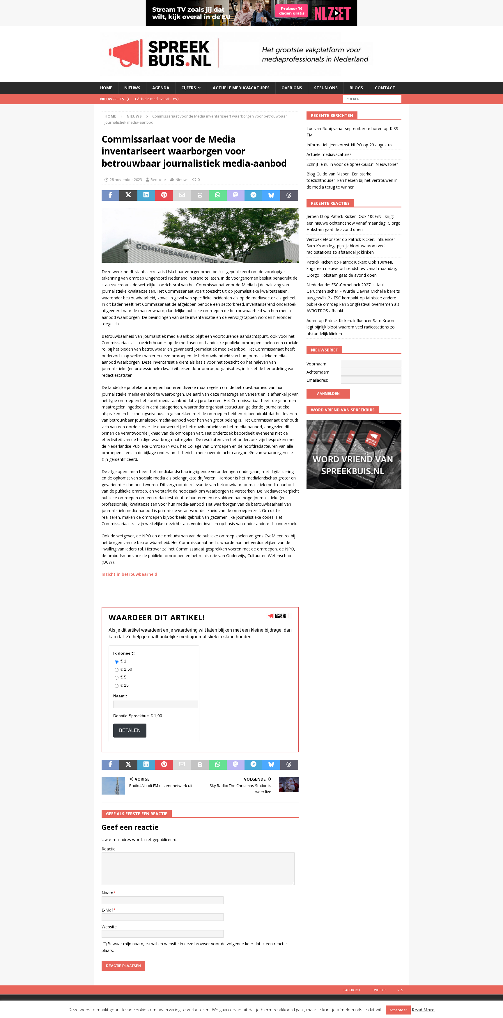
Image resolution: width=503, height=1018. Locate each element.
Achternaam (318, 372)
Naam (107, 893)
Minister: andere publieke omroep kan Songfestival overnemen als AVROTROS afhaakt (353, 304)
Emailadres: (317, 380)
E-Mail (107, 910)
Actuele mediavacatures (241, 87)
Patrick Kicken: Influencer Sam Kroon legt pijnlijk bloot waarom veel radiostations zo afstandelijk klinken (351, 246)
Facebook (351, 990)
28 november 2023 (126, 179)
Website (109, 927)
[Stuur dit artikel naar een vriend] (182, 195)
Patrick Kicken (320, 262)
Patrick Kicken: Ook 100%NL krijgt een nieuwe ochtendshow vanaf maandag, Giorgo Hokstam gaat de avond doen (354, 223)
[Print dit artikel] (200, 195)
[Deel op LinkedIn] (146, 195)
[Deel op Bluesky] (271, 195)
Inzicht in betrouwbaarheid (129, 574)
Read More (423, 1009)
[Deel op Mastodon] (236, 195)
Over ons (291, 87)
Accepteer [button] (398, 1009)
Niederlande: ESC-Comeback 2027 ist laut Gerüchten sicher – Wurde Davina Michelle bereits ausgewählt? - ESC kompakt (353, 291)
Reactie (109, 849)
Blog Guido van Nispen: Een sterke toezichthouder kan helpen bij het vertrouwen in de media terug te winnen (352, 180)
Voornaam (316, 364)
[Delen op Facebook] (110, 195)
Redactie (158, 179)
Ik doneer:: (124, 653)
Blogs (356, 87)
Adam (312, 320)
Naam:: (120, 696)
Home (106, 87)
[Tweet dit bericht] (128, 195)
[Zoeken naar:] (372, 98)
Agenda (160, 87)
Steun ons (326, 87)
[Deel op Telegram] (253, 195)
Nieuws (132, 87)
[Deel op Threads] (289, 195)
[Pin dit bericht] (164, 195)
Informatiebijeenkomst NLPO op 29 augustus (349, 145)
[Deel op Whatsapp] (217, 195)
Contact (385, 87)
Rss (400, 990)
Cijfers (188, 87)
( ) (156, 98)
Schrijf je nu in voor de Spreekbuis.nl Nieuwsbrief (352, 164)
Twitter (379, 990)
